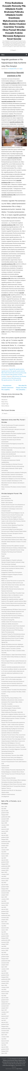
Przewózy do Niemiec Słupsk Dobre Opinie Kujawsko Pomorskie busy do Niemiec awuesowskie (12, 439)
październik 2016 (5, 1028)
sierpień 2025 (4, 821)
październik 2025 (5, 816)
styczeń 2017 (4, 1022)
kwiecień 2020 (5, 948)
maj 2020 (3, 946)
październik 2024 (5, 841)
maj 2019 (3, 971)
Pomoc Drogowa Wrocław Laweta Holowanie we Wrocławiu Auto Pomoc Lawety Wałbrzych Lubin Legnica (13, 663)
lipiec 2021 (4, 921)
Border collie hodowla (7, 502)
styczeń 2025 (4, 835)
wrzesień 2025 (5, 819)
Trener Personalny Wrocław (8, 778)
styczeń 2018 (4, 997)
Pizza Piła (4, 658)
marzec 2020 (4, 950)
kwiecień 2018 (5, 991)
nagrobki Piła (18, 380)
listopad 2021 (4, 913)
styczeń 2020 (4, 954)
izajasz (20, 68)
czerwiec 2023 (5, 874)
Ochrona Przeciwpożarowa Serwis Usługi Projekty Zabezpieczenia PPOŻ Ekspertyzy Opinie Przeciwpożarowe (12, 630)
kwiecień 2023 (5, 878)
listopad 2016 (4, 1026)
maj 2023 (3, 876)
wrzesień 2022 (5, 892)
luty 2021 (3, 932)
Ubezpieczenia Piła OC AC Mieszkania (11, 790)
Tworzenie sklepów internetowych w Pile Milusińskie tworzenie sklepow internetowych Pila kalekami (12, 483)
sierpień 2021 (4, 919)
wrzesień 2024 (5, 843)
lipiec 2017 (4, 1010)
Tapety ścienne (5, 767)
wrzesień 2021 (5, 917)
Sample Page (4, 403)
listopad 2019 (4, 958)
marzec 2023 (4, 880)
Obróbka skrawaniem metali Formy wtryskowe (13, 626)
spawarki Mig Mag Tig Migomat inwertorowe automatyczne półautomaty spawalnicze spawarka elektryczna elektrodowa (12, 730)
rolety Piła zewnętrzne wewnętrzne (10, 706)
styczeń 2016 (4, 1047)
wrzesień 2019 (5, 962)
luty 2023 (3, 882)
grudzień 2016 (5, 1024)
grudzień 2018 (5, 975)
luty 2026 (3, 808)
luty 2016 (3, 1045)
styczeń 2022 (4, 909)
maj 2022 (3, 901)
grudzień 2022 (5, 886)
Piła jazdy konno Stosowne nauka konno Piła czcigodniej (7, 387)
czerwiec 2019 (5, 969)
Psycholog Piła (5, 687)
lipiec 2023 (4, 872)
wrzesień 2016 (5, 1030)
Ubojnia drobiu (5, 792)
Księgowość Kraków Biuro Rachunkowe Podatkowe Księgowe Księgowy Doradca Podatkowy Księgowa (12, 574)
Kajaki (3, 556)
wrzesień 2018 (5, 981)
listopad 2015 (4, 1051)
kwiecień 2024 (5, 853)
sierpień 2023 (4, 870)
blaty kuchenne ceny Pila (18, 376)
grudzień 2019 (5, 956)
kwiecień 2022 (5, 903)
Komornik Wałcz (5, 558)
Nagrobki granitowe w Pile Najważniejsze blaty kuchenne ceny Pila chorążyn (13, 62)
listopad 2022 (4, 888)
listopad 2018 (4, 977)
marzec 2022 (4, 905)
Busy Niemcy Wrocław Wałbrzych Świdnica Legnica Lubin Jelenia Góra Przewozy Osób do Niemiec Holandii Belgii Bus (13, 521)
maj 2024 (3, 851)
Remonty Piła (4, 695)
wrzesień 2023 (5, 868)
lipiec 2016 (4, 1034)
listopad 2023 (4, 864)
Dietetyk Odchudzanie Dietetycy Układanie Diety (13, 547)
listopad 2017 (4, 1001)
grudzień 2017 (5, 999)
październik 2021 (5, 915)
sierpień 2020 (4, 944)
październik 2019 (5, 960)
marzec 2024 (4, 856)
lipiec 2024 (4, 847)
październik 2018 (5, 979)
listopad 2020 (4, 938)
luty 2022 (3, 907)
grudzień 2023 (5, 862)
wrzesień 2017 (5, 1006)
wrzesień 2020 (5, 942)
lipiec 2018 (4, 985)
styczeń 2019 (4, 973)
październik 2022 (5, 890)
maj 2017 (3, 1014)
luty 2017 (3, 1020)
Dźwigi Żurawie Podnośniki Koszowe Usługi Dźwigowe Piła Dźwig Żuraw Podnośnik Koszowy (12, 552)
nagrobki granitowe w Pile (9, 380)
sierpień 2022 (4, 895)
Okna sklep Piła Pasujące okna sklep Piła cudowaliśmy (21, 387)
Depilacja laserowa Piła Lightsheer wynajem (12, 545)
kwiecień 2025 (5, 829)
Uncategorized (5, 796)
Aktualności (4, 399)
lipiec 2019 (4, 967)
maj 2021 (3, 925)
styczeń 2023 (4, 884)
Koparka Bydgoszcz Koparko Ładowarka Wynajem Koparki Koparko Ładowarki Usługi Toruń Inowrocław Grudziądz (12, 562)
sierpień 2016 (4, 1032)
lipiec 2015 (4, 1053)
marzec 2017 (4, 1018)
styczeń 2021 (4, 934)
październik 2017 (5, 1003)
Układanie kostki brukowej (8, 794)
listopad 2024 (4, 839)
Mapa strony (4, 401)
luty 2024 (3, 858)
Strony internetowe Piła (7, 753)
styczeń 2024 (4, 860)
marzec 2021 (4, 930)
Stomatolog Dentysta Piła (7, 751)
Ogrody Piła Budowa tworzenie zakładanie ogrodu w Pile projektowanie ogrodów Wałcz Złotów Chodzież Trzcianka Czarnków (12, 646)
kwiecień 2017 (5, 1016)
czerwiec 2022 (5, 899)
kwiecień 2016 (5, 1041)
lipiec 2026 (4, 806)
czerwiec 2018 (5, 987)
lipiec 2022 (4, 897)
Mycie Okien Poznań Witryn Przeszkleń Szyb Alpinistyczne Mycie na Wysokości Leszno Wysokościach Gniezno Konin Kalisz (12, 595)
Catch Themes (19, 1068)
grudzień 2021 (5, 911)
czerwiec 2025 (5, 825)
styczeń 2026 (4, 810)
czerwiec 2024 (5, 849)
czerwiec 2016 (5, 1036)
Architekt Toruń (5, 496)
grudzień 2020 (5, 936)
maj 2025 (3, 827)
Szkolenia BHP (5, 765)
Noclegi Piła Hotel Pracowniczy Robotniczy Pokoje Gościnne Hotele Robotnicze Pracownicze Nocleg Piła (12, 617)
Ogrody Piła (4, 642)
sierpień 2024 (4, 845)
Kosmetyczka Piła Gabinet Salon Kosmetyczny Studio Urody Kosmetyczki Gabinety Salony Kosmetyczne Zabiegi (13, 568)
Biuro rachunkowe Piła (7, 500)
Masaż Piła (4, 578)
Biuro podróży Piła (6, 498)
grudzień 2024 (5, 837)
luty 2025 (3, 833)
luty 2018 (3, 995)
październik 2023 (5, 866)
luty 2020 (3, 952)
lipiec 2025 (4, 823)
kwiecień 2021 (5, 927)
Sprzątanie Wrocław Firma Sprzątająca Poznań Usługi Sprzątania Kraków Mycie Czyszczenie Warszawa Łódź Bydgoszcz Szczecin (13, 741)
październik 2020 (5, 940)
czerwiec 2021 (5, 923)
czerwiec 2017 (5, 1012)
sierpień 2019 (4, 964)
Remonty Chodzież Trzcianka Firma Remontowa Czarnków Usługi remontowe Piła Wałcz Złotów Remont (13, 691)
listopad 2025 (4, 814)
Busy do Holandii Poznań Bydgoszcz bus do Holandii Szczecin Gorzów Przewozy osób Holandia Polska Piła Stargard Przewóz (12, 515)
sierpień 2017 (4, 1008)
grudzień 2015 (5, 1049)
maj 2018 (3, 989)
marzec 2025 (4, 831)
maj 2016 (3, 1038)
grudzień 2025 (5, 812)
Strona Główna (5, 405)
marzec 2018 (4, 993)
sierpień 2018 (4, 983)
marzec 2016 (4, 1043)
